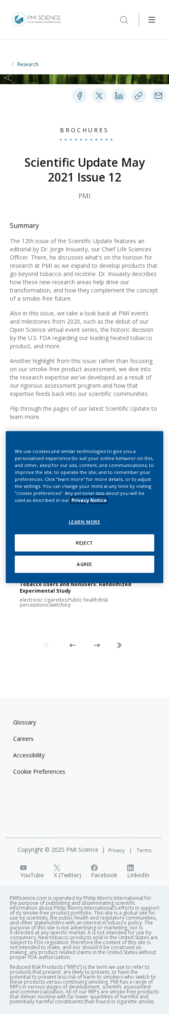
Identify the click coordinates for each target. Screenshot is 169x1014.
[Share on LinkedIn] (119, 95)
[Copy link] (138, 95)
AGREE (84, 564)
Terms (144, 850)
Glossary (24, 722)
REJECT (84, 543)
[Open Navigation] (151, 19)
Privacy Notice (89, 500)
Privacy (117, 850)
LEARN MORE (84, 522)
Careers (23, 739)
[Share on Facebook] (79, 95)
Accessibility (29, 755)
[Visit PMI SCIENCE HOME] (36, 19)
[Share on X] (99, 95)
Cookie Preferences (39, 771)
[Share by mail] (158, 95)
